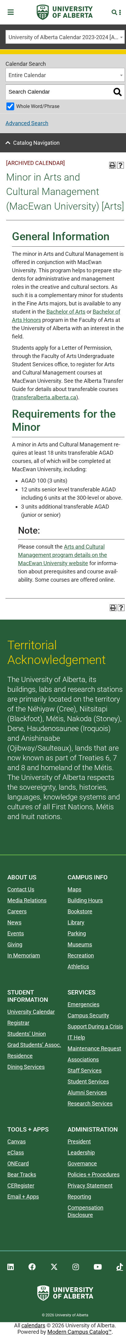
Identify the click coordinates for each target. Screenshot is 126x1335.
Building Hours (85, 900)
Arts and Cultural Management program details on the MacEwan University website (62, 554)
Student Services (88, 1081)
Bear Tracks (21, 1174)
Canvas (16, 1141)
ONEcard (18, 1163)
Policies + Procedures (94, 1174)
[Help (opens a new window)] (120, 165)
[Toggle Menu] (12, 12)
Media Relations (26, 900)
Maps (74, 889)
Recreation (81, 955)
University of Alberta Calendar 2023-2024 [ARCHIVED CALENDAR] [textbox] (66, 37)
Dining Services (26, 1067)
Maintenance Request (94, 1048)
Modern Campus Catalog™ (79, 1332)
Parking (77, 933)
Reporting (79, 1196)
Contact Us (20, 889)
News (14, 922)
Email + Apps (23, 1196)
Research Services (90, 1103)
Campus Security (88, 1015)
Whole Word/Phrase (37, 106)
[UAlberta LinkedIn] (10, 1267)
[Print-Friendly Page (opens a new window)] (112, 165)
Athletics (78, 966)
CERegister (20, 1185)
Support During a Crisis (95, 1026)
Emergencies (83, 1004)
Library (76, 922)
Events (15, 933)
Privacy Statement (90, 1185)
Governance (82, 1163)
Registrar (18, 1023)
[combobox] (65, 37)
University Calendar (31, 1012)
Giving (14, 944)
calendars (33, 1325)
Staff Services (85, 1070)
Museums (80, 944)
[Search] (117, 92)
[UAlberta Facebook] (32, 1267)
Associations (83, 1059)
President (79, 1141)
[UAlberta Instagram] (75, 1267)
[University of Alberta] (65, 12)
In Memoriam (23, 955)
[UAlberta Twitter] (54, 1267)
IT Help (76, 1037)
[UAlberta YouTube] (97, 1267)
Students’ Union (26, 1034)
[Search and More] (115, 12)
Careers (17, 911)
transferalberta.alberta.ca (45, 397)
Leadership (81, 1152)
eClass (15, 1152)
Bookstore (80, 911)
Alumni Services (87, 1092)
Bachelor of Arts (65, 311)
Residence (20, 1056)
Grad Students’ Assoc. (34, 1045)
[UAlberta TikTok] (119, 1267)
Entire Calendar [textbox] (27, 75)
